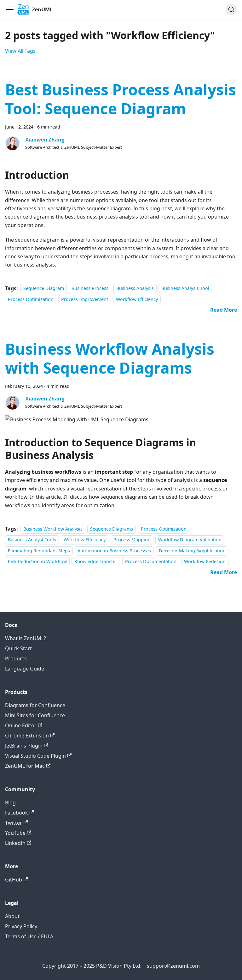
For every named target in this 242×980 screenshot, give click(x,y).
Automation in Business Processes (114, 551)
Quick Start (18, 648)
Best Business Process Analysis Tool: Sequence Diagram (120, 99)
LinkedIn (15, 842)
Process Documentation (150, 561)
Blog (10, 802)
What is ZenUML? (25, 638)
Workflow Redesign (205, 561)
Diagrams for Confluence (35, 705)
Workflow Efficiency (137, 299)
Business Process (90, 289)
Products (16, 658)
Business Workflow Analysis (53, 529)
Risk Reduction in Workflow (37, 561)
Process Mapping (132, 540)
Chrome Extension (27, 735)
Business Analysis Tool (185, 289)
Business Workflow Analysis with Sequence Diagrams (109, 358)
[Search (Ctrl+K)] (231, 9)
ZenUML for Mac (25, 765)
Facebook (16, 812)
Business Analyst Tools (32, 540)
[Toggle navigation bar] (9, 9)
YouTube (15, 832)
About (12, 916)
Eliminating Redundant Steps (39, 551)
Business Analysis (135, 289)
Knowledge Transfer (95, 561)
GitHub (13, 879)
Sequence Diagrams (111, 529)
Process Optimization (31, 299)
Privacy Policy (21, 926)
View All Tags (20, 50)
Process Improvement (84, 299)
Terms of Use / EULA (29, 936)
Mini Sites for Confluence (35, 715)
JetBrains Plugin (24, 745)
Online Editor (21, 725)
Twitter (13, 822)
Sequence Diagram (43, 289)
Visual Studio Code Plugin (35, 755)
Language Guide (24, 668)
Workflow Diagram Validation (190, 540)
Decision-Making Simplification (192, 551)
